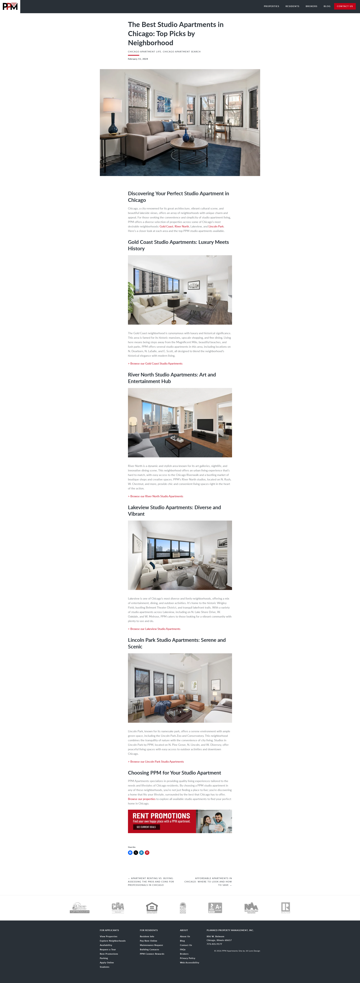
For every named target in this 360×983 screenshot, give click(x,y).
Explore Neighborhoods (113, 941)
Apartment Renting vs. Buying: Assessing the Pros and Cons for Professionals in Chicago (151, 881)
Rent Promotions (109, 954)
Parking (104, 958)
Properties (271, 6)
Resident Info (147, 936)
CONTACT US (345, 6)
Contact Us (186, 945)
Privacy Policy (187, 958)
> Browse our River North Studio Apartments (155, 496)
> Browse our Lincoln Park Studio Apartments (156, 761)
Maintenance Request (151, 945)
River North (182, 226)
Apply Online (107, 962)
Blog (327, 6)
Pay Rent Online (148, 941)
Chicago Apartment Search (182, 51)
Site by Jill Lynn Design (249, 951)
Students (104, 967)
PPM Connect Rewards (152, 954)
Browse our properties (142, 799)
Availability (106, 945)
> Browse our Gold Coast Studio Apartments (155, 363)
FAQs (183, 949)
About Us (185, 936)
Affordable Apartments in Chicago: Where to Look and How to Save (208, 881)
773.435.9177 (214, 944)
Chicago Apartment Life (144, 51)
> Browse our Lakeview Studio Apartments (154, 629)
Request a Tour (108, 949)
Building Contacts (149, 949)
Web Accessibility (189, 962)
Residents (292, 6)
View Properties (108, 936)
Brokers (311, 6)
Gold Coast (166, 226)
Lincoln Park (216, 226)
